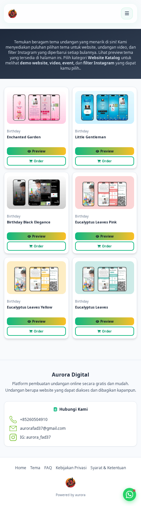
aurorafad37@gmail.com (43, 428)
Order (39, 161)
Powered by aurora (71, 495)
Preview (39, 151)
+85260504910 (34, 419)
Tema (35, 468)
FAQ (48, 468)
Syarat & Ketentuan (108, 468)
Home (20, 468)
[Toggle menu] (127, 13)
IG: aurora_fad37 (35, 437)
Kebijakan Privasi (71, 468)
